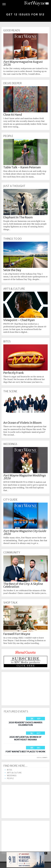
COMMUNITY (11, 552)
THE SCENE (10, 391)
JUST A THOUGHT (14, 186)
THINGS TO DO (12, 238)
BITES (7, 341)
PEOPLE (8, 136)
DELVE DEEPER (12, 83)
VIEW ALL (42, 757)
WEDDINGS (10, 444)
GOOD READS (11, 30)
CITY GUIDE (10, 499)
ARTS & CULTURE (14, 288)
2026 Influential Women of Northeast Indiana (25, 738)
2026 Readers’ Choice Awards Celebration (25, 723)
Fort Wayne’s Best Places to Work (25, 751)
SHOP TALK (10, 602)
